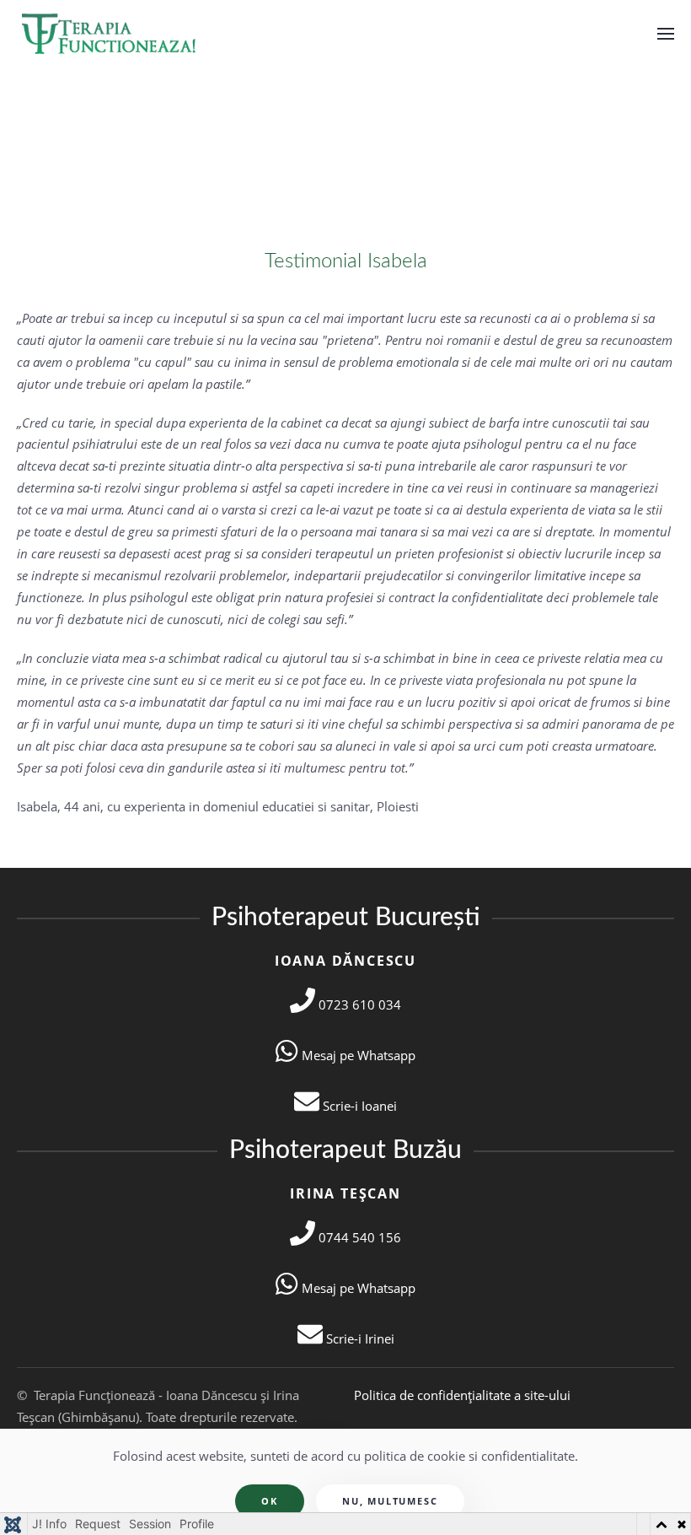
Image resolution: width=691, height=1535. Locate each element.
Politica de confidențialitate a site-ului (462, 1395)
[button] (665, 33)
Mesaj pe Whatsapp (356, 1055)
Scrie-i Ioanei (358, 1105)
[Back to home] (111, 33)
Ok (269, 1501)
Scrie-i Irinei (358, 1338)
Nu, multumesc (389, 1501)
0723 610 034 (358, 1004)
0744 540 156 (358, 1237)
